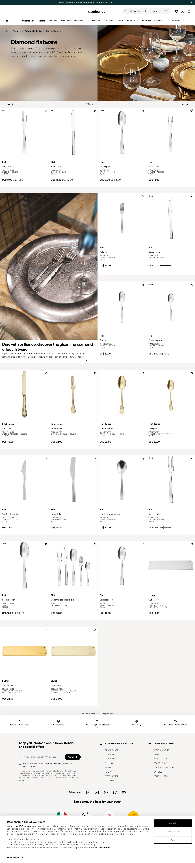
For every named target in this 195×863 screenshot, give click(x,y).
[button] (96, 21)
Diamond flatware (53, 31)
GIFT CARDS (110, 780)
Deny (173, 840)
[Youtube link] (97, 792)
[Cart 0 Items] (188, 11)
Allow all (172, 823)
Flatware (17, 31)
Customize (171, 831)
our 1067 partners (24, 826)
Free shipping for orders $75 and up (97, 726)
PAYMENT (108, 767)
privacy (21, 780)
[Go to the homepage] (96, 11)
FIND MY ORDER (111, 750)
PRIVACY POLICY (160, 758)
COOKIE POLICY (160, 763)
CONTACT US (110, 754)
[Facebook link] (106, 792)
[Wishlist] (45, 112)
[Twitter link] (115, 792)
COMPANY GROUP (161, 776)
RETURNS (108, 771)
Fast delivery (136, 725)
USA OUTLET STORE (162, 754)
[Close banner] (191, 2)
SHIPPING (109, 763)
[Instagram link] (88, 792)
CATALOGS (158, 771)
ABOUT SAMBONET (161, 750)
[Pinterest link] (124, 792)
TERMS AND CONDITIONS (164, 767)
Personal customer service (19, 725)
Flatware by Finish (33, 31)
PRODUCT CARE (111, 758)
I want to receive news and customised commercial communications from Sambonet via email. (47, 765)
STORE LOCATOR (111, 776)
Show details (13, 857)
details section (102, 847)
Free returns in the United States (175, 725)
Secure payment (58, 725)
